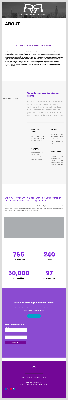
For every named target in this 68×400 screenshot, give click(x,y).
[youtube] (11, 388)
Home (23, 378)
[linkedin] (14, 388)
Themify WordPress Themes (40, 384)
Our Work (36, 378)
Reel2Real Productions (33, 382)
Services (29, 378)
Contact (44, 378)
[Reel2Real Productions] (33, 14)
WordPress (29, 384)
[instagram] (8, 388)
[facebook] (6, 388)
